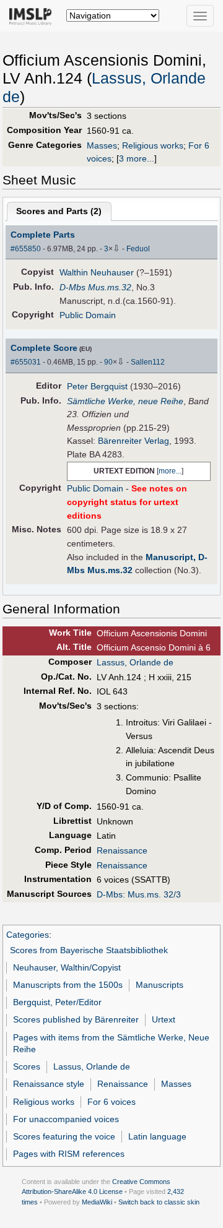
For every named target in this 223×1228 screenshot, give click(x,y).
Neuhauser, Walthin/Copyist (67, 967)
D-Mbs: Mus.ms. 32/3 (139, 894)
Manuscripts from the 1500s (68, 985)
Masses (102, 145)
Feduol (138, 248)
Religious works (152, 145)
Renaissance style (48, 1084)
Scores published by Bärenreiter (76, 1019)
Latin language (157, 1136)
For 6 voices (111, 1102)
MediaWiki (97, 1202)
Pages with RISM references (69, 1154)
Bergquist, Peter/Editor (57, 1002)
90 (108, 362)
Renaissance (122, 850)
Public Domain (87, 315)
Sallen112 (148, 362)
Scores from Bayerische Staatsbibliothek (89, 950)
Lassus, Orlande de (135, 662)
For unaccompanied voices (66, 1119)
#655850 (26, 248)
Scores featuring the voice (64, 1136)
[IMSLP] (33, 15)
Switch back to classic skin (158, 1202)
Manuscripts (159, 985)
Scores (26, 1066)
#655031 (26, 362)
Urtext (163, 1019)
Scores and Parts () (59, 211)
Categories (27, 935)
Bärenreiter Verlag (133, 441)
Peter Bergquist (97, 386)
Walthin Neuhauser (96, 272)
